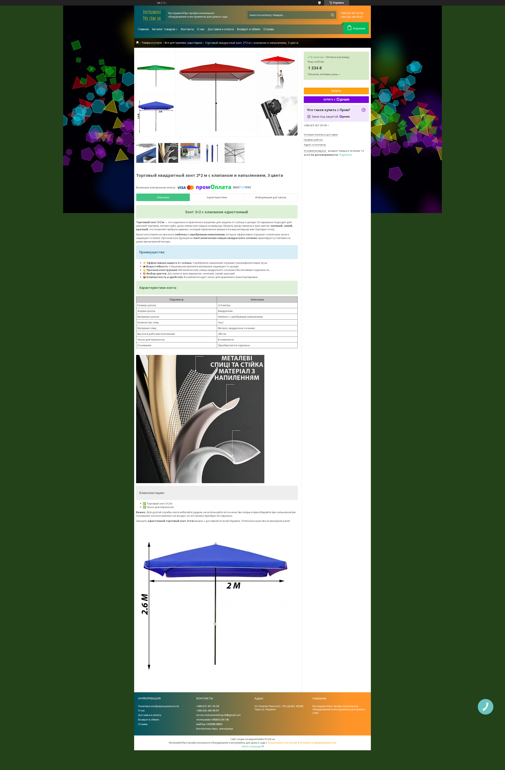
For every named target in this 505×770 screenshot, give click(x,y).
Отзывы (268, 29)
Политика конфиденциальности (158, 706)
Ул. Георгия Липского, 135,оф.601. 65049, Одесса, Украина (279, 707)
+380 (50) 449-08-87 (207, 710)
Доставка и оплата (221, 29)
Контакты (187, 29)
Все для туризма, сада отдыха (183, 42)
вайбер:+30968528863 (209, 724)
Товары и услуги (151, 42)
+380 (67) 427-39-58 (207, 706)
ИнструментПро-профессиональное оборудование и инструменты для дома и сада (338, 709)
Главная (143, 29)
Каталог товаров (163, 29)
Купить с (330, 99)
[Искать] (332, 15)
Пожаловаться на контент (282, 742)
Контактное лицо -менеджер (214, 728)
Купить (336, 91)
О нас (201, 29)
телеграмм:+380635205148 (212, 719)
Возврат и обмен (248, 29)
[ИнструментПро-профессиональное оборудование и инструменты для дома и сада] (151, 15)
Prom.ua (270, 739)
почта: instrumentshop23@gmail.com (218, 715)
